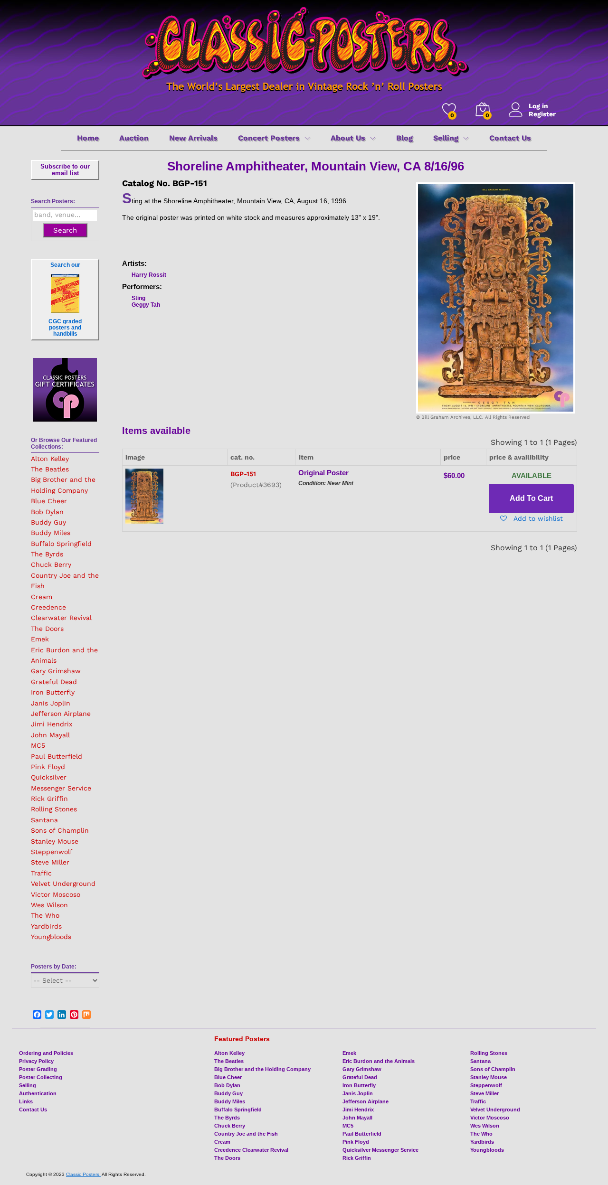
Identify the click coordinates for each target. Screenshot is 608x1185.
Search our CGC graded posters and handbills (65, 299)
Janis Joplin (50, 703)
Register (542, 114)
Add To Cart (531, 498)
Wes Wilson (49, 905)
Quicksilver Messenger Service (380, 1150)
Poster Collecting (40, 1077)
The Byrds (47, 554)
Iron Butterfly (53, 692)
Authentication (38, 1093)
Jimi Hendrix (51, 724)
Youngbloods (51, 936)
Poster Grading (38, 1069)
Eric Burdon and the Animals (378, 1061)
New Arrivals (193, 138)
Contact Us (510, 138)
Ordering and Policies (46, 1053)
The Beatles (50, 469)
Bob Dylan (47, 512)
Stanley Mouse (54, 841)
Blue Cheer (49, 501)
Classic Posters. (83, 1174)
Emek (40, 639)
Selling (27, 1085)
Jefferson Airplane (61, 713)
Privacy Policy (36, 1061)
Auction (134, 138)
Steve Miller (50, 862)
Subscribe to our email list (65, 170)
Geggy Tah (146, 304)
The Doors (47, 628)
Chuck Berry (51, 564)
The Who (45, 915)
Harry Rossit (149, 275)
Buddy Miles (50, 532)
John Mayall (50, 735)
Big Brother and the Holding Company (262, 1069)
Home (88, 138)
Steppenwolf (52, 852)
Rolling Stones (54, 809)
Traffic (41, 873)
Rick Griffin (49, 798)
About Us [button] (348, 138)
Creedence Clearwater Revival (251, 1150)
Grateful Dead (54, 682)
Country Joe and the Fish (246, 1134)
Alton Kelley (50, 458)
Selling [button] (445, 138)
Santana (44, 820)
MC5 (38, 745)
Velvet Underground (63, 883)
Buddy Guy (48, 522)
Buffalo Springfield (61, 543)
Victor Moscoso (55, 894)
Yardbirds (46, 926)
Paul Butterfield (56, 756)
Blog (404, 138)
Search (65, 230)
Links (26, 1101)
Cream (41, 597)
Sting (138, 298)
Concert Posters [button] (269, 138)
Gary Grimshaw (56, 671)
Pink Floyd (48, 767)
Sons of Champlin (60, 830)
